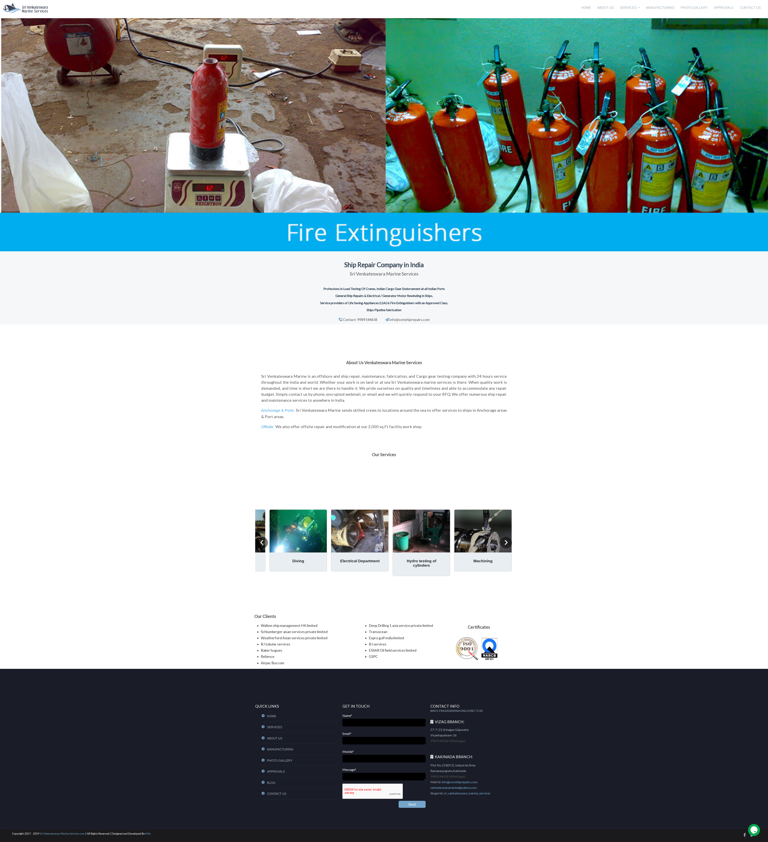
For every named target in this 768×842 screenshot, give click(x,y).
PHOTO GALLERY (694, 7)
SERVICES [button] (628, 7)
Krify (148, 833)
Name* (347, 715)
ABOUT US (605, 7)
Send (412, 804)
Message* (349, 769)
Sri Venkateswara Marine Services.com (62, 833)
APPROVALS (724, 7)
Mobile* (348, 751)
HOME (586, 7)
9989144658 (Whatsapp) (447, 741)
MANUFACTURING (660, 7)
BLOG (271, 782)
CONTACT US (750, 7)
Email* (346, 733)
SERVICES (274, 727)
